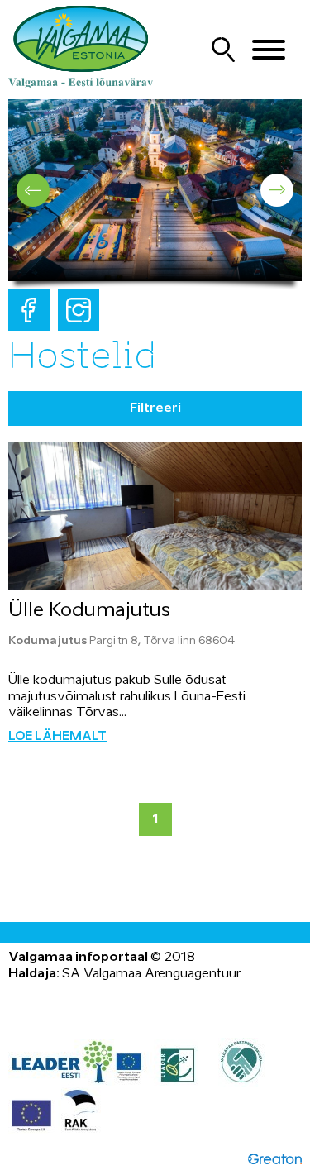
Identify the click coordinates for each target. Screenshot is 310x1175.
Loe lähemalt (57, 737)
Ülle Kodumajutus (89, 610)
